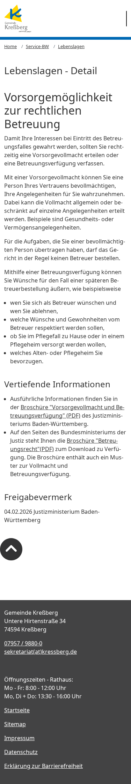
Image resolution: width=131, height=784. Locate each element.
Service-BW (37, 46)
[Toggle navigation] (126, 18)
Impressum (19, 738)
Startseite (17, 710)
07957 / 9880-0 (23, 643)
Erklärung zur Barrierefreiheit (43, 766)
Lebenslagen (71, 46)
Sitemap (15, 724)
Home (10, 46)
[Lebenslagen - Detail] (17, 18)
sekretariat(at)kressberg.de (40, 651)
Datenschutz (21, 752)
